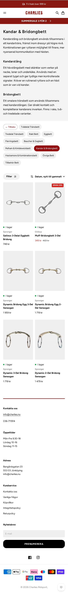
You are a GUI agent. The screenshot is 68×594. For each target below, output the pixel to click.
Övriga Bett (48, 155)
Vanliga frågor (10, 497)
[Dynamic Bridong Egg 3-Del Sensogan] (18, 271)
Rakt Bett (33, 134)
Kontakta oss (10, 491)
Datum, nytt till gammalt (48, 176)
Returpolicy (9, 513)
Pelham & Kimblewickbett (18, 148)
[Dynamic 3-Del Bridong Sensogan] (18, 340)
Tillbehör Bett (12, 162)
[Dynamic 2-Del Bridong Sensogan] (50, 340)
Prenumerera (34, 544)
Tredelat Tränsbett (14, 134)
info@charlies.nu (11, 414)
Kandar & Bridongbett (46, 148)
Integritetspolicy (12, 508)
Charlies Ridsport (38, 587)
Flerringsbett (11, 141)
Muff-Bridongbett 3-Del (48, 235)
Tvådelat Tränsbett (30, 127)
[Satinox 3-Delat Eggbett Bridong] (18, 202)
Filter (9, 176)
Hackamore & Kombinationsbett (21, 155)
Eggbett (48, 134)
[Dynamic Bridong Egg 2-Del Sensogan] (50, 271)
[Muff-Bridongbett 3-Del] (50, 202)
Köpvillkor (8, 502)
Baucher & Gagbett (33, 141)
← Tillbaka (10, 127)
